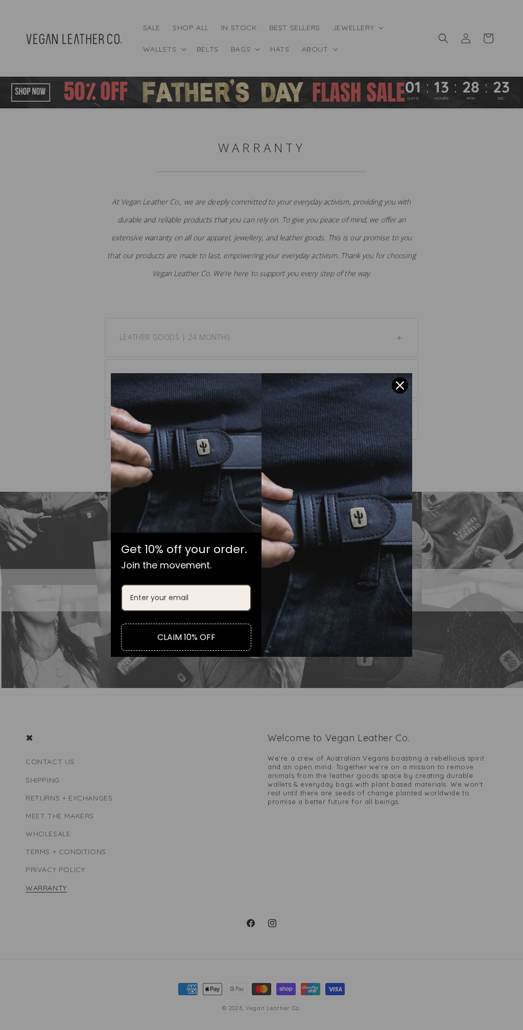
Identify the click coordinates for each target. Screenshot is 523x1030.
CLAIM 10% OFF (186, 637)
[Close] (400, 385)
